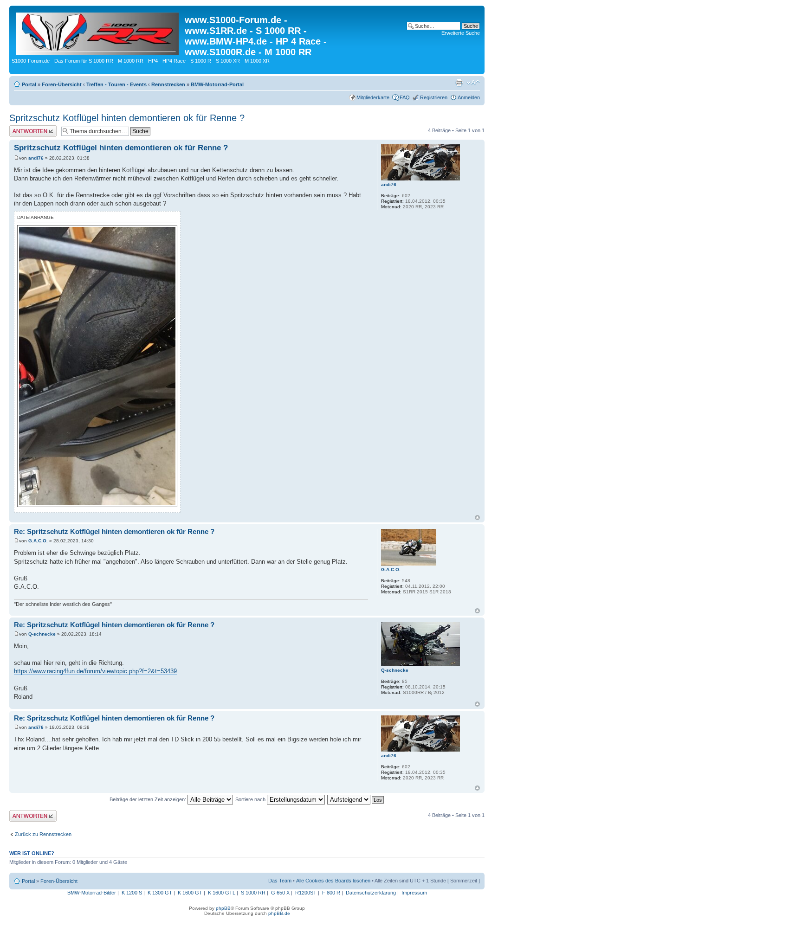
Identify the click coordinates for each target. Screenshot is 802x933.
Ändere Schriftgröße (473, 82)
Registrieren (433, 97)
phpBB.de (279, 913)
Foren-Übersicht (62, 84)
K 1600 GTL (221, 892)
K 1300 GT (160, 892)
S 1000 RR (253, 892)
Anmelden (469, 97)
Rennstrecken (168, 84)
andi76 (36, 158)
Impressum (414, 892)
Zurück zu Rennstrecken (43, 834)
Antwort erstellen (28, 128)
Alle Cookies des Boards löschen (333, 880)
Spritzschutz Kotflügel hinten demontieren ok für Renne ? (127, 118)
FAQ (405, 97)
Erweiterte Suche (460, 33)
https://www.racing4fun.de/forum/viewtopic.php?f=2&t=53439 (95, 671)
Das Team (279, 880)
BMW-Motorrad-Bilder (91, 892)
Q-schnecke (42, 634)
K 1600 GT (190, 892)
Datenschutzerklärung (371, 892)
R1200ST (306, 892)
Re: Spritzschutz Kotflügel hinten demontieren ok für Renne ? (114, 531)
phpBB (223, 908)
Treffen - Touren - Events (116, 84)
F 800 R (331, 892)
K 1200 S (132, 892)
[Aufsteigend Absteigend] (356, 799)
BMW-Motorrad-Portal (217, 84)
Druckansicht (459, 82)
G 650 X (280, 892)
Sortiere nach (251, 799)
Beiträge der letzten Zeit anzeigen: (149, 799)
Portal (29, 84)
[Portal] (98, 32)
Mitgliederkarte (372, 97)
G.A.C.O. (38, 540)
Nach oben (477, 517)
